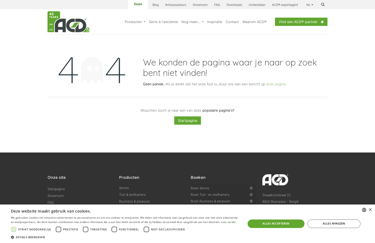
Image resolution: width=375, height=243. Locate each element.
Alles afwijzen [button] (334, 223)
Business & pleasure (134, 201)
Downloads (234, 5)
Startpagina (187, 120)
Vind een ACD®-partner (298, 22)
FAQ (217, 5)
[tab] (223, 187)
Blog (156, 5)
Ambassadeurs (175, 5)
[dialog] (187, 223)
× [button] (370, 209)
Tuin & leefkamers (132, 195)
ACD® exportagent (285, 5)
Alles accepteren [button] (276, 223)
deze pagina (276, 84)
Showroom (200, 5)
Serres (124, 188)
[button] (322, 4)
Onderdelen (257, 5)
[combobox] (364, 210)
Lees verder (228, 222)
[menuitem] (135, 21)
